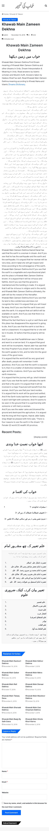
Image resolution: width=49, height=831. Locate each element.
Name (5, 771)
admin (6, 35)
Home (6, 14)
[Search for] (46, 6)
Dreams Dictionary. (17, 84)
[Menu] (3, 6)
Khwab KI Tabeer (16, 14)
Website (5, 793)
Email (5, 782)
